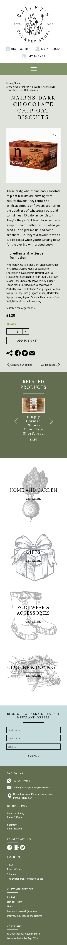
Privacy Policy (14, 869)
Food (17, 86)
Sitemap (11, 874)
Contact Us (12, 897)
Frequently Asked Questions (22, 911)
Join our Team (14, 901)
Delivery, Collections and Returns (24, 915)
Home (9, 83)
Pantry (25, 86)
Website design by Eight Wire (22, 938)
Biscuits (36, 86)
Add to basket (27, 340)
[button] (54, 134)
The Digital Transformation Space (25, 878)
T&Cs (10, 864)
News (10, 906)
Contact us (15, 772)
